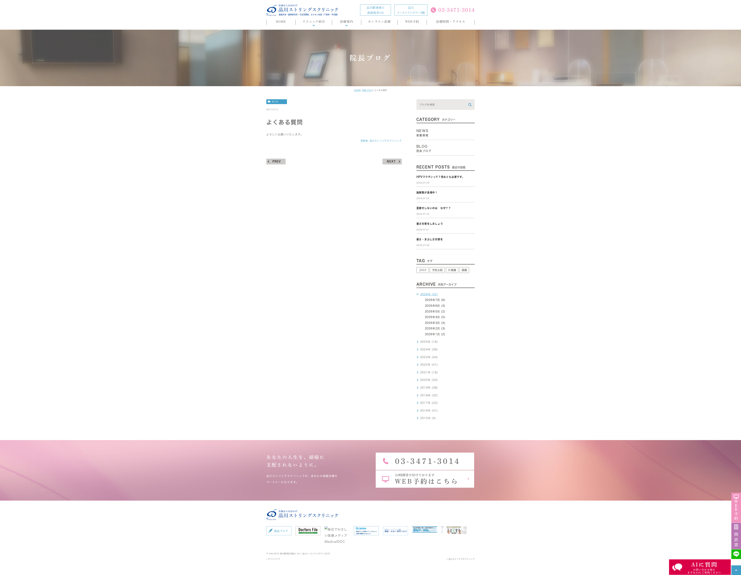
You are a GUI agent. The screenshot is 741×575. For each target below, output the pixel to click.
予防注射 (437, 270)
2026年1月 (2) (435, 334)
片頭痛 (452, 270)
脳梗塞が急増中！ (427, 192)
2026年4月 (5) (435, 317)
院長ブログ (367, 90)
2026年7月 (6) (435, 300)
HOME (357, 90)
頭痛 (464, 270)
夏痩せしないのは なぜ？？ (433, 208)
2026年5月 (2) (435, 311)
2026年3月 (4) (435, 323)
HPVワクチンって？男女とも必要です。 (440, 177)
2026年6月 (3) (435, 305)
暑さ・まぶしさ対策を (429, 239)
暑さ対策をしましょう (429, 223)
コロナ (423, 270)
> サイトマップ (273, 559)
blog (275, 101)
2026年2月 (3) (435, 328)
